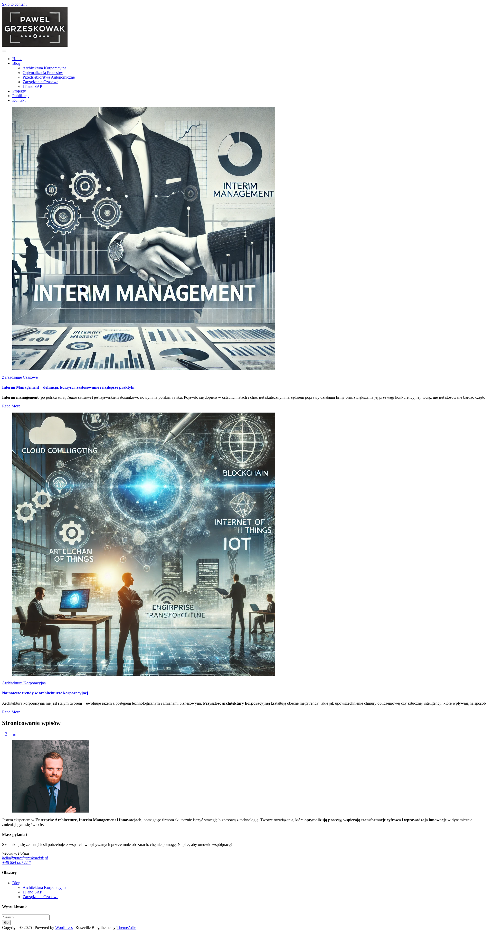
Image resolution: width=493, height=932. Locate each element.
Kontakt (18, 100)
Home (17, 59)
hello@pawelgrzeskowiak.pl (25, 858)
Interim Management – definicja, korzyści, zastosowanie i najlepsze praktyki (68, 387)
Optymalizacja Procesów (43, 72)
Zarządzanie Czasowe (40, 82)
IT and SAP (32, 86)
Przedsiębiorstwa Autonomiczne (49, 77)
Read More (11, 406)
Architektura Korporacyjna (44, 68)
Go (6, 923)
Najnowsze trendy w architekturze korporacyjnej (45, 693)
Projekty (19, 91)
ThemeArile (126, 927)
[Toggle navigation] (4, 51)
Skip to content (14, 4)
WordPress (64, 927)
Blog (16, 63)
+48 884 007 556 (16, 862)
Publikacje (20, 96)
